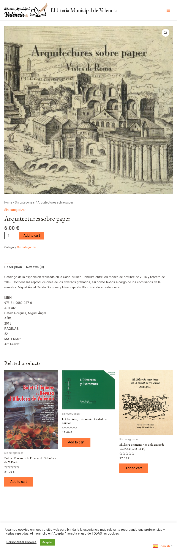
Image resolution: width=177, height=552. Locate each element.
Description (13, 267)
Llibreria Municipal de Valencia (84, 10)
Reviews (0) (35, 267)
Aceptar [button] (47, 542)
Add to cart (32, 235)
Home (8, 203)
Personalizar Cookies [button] (21, 542)
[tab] (13, 267)
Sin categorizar (25, 203)
